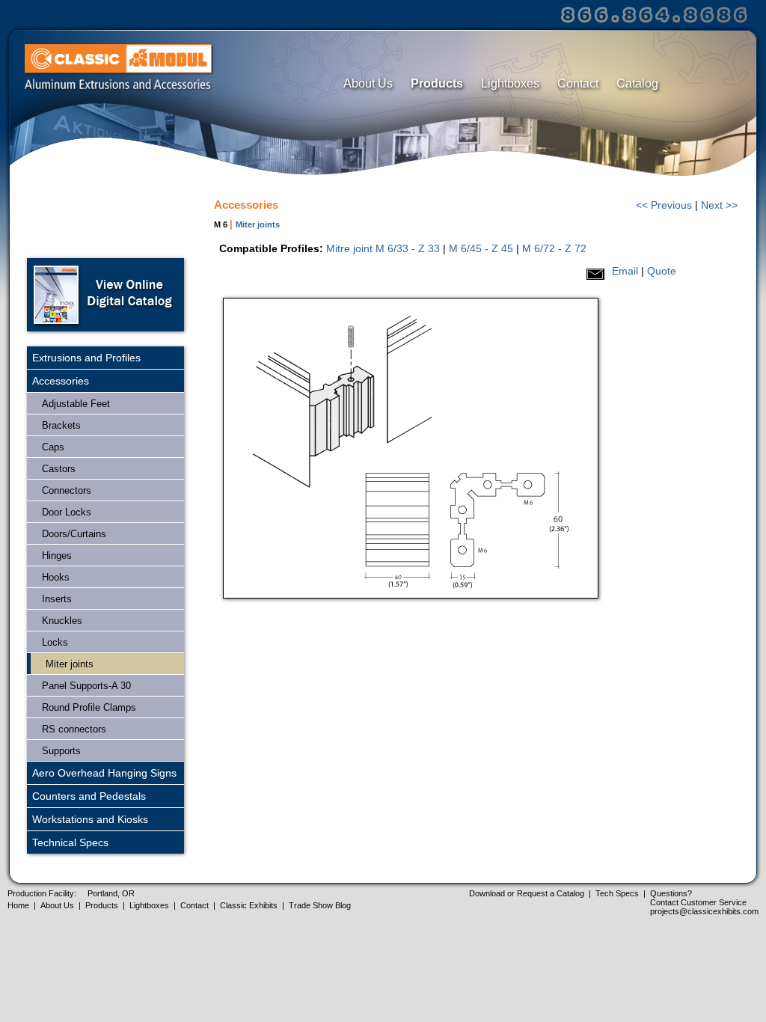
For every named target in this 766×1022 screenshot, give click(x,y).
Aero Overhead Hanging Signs (104, 773)
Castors (59, 468)
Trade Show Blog (320, 905)
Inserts (57, 599)
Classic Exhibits (249, 905)
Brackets (61, 425)
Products (437, 83)
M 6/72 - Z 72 (554, 248)
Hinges (57, 555)
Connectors (66, 490)
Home (18, 905)
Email (625, 271)
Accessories (60, 381)
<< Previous (664, 205)
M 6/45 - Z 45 (481, 248)
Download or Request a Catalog (526, 893)
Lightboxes (510, 83)
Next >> (719, 205)
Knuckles (62, 620)
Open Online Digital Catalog (105, 294)
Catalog (637, 83)
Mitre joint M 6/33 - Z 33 (383, 248)
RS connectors (74, 729)
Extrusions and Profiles (86, 358)
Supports (61, 750)
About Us (368, 83)
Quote (661, 271)
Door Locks (66, 512)
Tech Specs (617, 893)
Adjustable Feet (76, 403)
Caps (53, 447)
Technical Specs (70, 842)
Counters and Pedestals (89, 796)
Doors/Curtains (74, 533)
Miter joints (70, 664)
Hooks (56, 577)
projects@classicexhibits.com (704, 911)
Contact (577, 83)
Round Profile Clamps (89, 707)
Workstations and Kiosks (90, 819)
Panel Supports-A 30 (86, 685)
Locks (55, 642)
